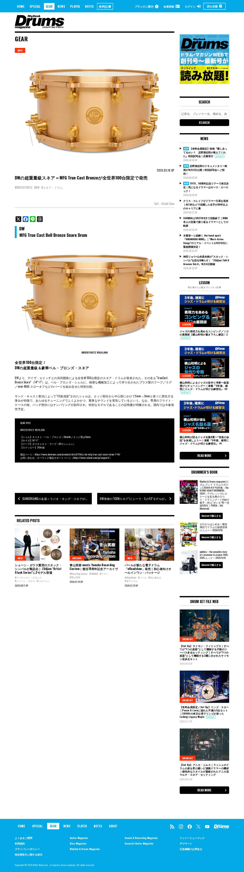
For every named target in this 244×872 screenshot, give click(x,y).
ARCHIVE (77, 558)
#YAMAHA (93, 573)
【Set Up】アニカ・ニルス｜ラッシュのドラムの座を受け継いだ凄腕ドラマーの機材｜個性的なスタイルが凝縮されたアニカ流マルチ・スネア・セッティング (204, 769)
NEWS (61, 6)
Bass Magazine (78, 843)
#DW (36, 187)
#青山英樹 (75, 577)
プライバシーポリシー (27, 849)
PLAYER (75, 6)
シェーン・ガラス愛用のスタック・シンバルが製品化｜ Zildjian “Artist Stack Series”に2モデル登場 (38, 569)
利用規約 (20, 843)
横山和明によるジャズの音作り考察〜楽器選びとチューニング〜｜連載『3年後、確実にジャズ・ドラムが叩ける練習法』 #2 (204, 386)
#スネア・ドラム (52, 187)
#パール (142, 577)
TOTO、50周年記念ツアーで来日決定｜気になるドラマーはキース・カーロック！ (206, 187)
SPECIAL (35, 6)
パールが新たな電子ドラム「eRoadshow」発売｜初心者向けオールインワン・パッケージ (148, 569)
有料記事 (105, 6)
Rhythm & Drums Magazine (85, 849)
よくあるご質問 (23, 838)
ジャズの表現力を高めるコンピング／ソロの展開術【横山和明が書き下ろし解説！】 (204, 332)
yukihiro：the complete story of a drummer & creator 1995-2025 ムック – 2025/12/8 (214, 555)
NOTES (89, 6)
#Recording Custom (79, 573)
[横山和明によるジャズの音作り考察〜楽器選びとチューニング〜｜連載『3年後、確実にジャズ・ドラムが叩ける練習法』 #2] (204, 362)
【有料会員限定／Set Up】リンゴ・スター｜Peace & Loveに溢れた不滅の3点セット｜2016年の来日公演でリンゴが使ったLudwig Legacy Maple (204, 712)
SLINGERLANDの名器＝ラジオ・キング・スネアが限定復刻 (57, 498)
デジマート (186, 843)
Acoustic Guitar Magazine (139, 843)
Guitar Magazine (79, 838)
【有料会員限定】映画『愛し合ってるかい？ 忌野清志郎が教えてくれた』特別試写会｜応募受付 (205, 152)
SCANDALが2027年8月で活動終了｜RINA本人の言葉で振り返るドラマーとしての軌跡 (205, 221)
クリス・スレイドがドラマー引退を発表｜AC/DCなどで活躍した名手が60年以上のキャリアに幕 (205, 204)
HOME (20, 6)
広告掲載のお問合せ (191, 849)
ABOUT (113, 826)
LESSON (186, 324)
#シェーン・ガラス (25, 581)
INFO (20, 50)
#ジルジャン (43, 581)
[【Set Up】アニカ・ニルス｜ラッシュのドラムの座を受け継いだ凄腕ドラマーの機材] (204, 744)
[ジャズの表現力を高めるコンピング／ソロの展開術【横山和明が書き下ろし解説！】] (204, 311)
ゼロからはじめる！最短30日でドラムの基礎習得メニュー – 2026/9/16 (213, 527)
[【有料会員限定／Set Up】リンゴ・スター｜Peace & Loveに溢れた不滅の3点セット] (204, 687)
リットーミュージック (192, 838)
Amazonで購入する (211, 515)
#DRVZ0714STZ (23, 187)
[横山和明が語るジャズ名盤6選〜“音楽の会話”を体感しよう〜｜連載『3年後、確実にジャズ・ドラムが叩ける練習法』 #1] (204, 417)
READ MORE (204, 455)
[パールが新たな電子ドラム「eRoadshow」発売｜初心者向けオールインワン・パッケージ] (149, 544)
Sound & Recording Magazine (141, 838)
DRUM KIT (187, 639)
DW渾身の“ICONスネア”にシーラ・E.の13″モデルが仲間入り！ (137, 498)
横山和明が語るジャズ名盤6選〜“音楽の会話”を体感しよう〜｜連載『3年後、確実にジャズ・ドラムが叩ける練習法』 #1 (204, 440)
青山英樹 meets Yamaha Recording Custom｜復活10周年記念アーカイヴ (94, 567)
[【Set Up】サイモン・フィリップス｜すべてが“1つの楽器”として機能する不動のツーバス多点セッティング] (204, 625)
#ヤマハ (104, 573)
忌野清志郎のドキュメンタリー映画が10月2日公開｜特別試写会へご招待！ (205, 169)
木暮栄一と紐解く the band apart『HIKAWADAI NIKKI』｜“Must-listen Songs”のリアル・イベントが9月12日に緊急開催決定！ (205, 240)
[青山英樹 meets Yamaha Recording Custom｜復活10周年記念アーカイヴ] (94, 544)
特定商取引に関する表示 (28, 854)
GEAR (49, 6)
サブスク (219, 156)
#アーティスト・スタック (28, 577)
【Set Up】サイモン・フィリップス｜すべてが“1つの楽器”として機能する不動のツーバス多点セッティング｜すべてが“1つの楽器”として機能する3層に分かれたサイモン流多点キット (204, 652)
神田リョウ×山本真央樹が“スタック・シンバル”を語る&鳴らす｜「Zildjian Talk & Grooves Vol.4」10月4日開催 (206, 260)
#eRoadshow (130, 577)
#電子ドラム (131, 581)
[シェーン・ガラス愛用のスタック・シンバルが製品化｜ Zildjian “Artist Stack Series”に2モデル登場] (39, 544)
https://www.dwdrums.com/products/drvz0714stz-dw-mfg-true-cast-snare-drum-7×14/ (77, 454)
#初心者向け (154, 577)
